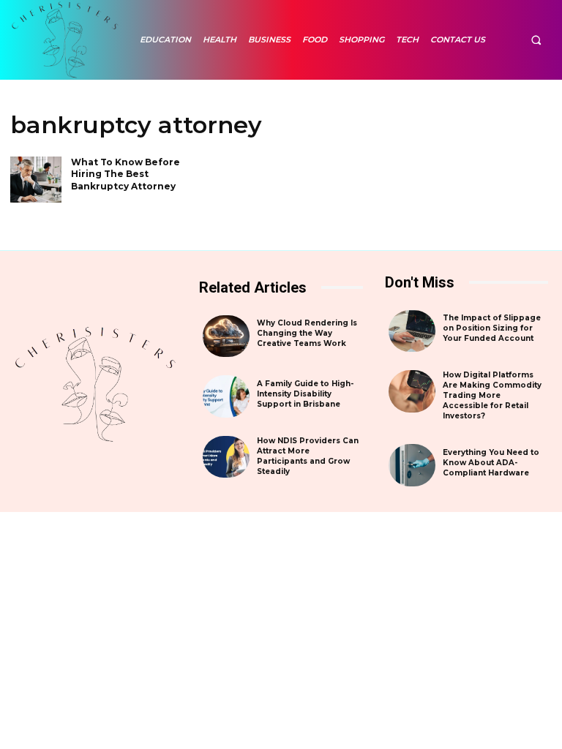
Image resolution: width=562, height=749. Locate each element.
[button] (536, 40)
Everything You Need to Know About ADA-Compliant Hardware (491, 463)
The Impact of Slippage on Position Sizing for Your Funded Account (492, 328)
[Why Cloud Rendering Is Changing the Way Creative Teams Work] (226, 336)
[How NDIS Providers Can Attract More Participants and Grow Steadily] (226, 457)
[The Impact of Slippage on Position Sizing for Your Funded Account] (412, 331)
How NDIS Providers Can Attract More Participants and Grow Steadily (308, 456)
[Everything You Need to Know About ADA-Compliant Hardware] (412, 465)
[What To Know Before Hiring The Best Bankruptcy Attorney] (35, 180)
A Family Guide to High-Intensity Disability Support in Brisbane (305, 394)
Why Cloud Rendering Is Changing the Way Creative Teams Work (307, 333)
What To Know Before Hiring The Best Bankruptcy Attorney (125, 174)
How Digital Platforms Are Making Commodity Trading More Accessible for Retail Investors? (492, 395)
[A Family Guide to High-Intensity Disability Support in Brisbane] (226, 396)
